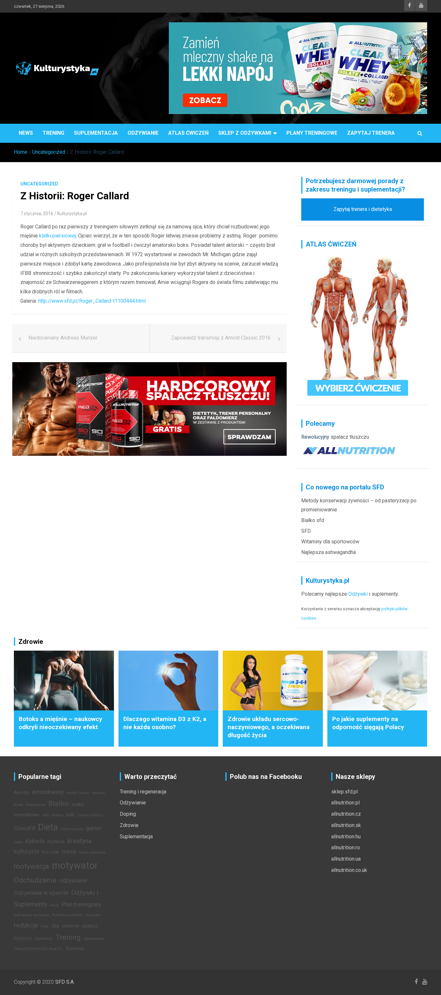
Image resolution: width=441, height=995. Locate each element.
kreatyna (79, 841)
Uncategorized (39, 183)
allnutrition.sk (346, 825)
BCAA (18, 805)
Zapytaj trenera (371, 133)
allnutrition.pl (345, 803)
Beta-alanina (36, 805)
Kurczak (50, 852)
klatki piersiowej (57, 236)
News (26, 133)
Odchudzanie (35, 880)
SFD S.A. (65, 982)
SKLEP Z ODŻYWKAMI (244, 133)
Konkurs (56, 841)
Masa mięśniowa (92, 852)
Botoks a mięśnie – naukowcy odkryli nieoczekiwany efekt (60, 723)
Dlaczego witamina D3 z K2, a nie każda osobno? (164, 723)
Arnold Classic (78, 793)
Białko (58, 803)
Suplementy (44, 939)
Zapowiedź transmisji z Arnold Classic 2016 (221, 338)
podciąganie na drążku (31, 915)
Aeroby (21, 792)
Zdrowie (129, 825)
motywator (75, 865)
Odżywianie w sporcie (41, 893)
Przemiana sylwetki (67, 915)
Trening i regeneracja (143, 792)
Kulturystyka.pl (72, 213)
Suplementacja (96, 133)
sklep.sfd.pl (344, 792)
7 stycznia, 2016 (36, 213)
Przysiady (93, 915)
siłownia (70, 926)
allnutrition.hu (346, 836)
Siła (55, 926)
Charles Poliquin (90, 815)
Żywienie (75, 948)
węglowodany (94, 939)
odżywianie (73, 880)
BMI (45, 815)
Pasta (54, 905)
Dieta (48, 827)
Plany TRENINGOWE (311, 133)
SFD (306, 531)
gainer (93, 828)
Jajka (18, 842)
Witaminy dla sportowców (330, 542)
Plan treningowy (81, 904)
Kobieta (35, 841)
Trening (53, 133)
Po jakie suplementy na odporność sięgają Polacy (368, 723)
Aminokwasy (48, 792)
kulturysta (26, 851)
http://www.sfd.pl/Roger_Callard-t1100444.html (92, 301)
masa (69, 851)
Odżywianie (143, 133)
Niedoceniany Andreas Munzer (62, 338)
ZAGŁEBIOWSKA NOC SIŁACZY (38, 949)
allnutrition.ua (346, 859)
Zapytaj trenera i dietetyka (362, 209)
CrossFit (24, 828)
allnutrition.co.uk (349, 870)
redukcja (26, 925)
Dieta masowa (72, 829)
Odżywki (358, 594)
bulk (70, 815)
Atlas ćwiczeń (188, 133)
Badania (98, 793)
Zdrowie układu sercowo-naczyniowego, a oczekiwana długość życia (269, 726)
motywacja (31, 866)
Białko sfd (312, 520)
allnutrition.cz (346, 814)
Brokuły (57, 815)
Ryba (44, 926)
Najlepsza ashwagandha (328, 552)
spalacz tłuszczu (350, 437)
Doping (128, 814)
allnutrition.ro (345, 847)
